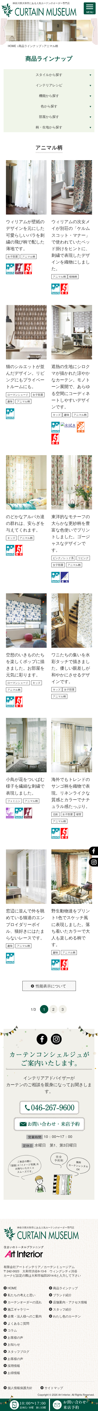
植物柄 (73, 276)
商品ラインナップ (65, 1288)
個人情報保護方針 (20, 1387)
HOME (12, 1288)
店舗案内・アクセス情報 (70, 1302)
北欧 (55, 814)
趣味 (10, 401)
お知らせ (14, 1344)
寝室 (78, 814)
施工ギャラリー (18, 1309)
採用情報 (14, 1365)
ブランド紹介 (62, 1295)
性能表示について (51, 986)
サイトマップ (53, 1387)
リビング (83, 558)
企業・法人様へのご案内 (25, 1316)
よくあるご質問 (18, 1323)
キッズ (57, 414)
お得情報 (14, 1372)
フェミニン (13, 801)
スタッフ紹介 (62, 1309)
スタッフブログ (18, 1351)
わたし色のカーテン (67, 1316)
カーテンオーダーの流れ (25, 1302)
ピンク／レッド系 (63, 558)
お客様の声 (15, 1337)
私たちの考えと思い (21, 1295)
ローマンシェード (17, 394)
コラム (12, 1330)
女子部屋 (12, 256)
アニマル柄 (28, 256)
